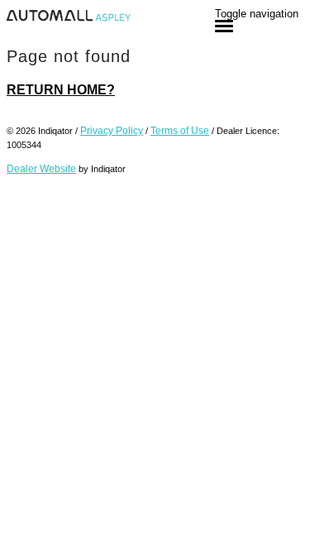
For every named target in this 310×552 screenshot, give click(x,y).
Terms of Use (179, 131)
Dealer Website (41, 169)
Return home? (61, 90)
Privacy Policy (111, 131)
